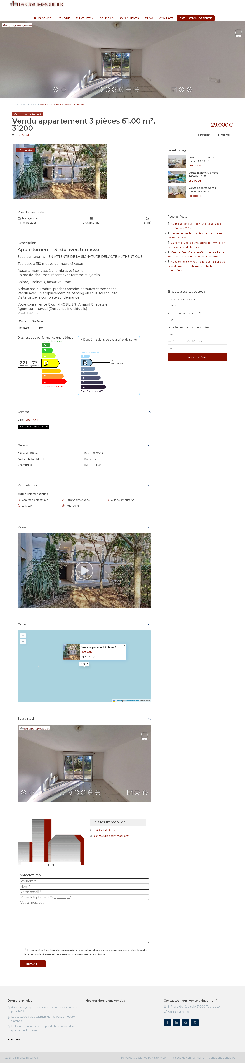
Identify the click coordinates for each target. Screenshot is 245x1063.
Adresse (24, 412)
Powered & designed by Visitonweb (143, 1057)
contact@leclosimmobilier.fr (111, 835)
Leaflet (118, 700)
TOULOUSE (22, 135)
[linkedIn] (176, 1022)
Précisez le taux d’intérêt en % (185, 341)
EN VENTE (83, 18)
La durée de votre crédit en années (188, 327)
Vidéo (22, 527)
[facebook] (167, 1022)
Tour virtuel (26, 718)
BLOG (149, 18)
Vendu (18, 114)
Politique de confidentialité (187, 1057)
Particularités (27, 485)
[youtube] (185, 1022)
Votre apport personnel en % (184, 313)
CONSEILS (107, 18)
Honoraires (14, 1039)
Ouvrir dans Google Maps (33, 426)
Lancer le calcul (197, 357)
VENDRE (64, 18)
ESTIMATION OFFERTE (195, 18)
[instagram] (195, 1022)
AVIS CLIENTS (129, 18)
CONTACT (166, 18)
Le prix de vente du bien (182, 298)
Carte (22, 624)
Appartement (29, 104)
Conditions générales (222, 1057)
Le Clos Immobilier (108, 822)
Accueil (16, 104)
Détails (23, 445)
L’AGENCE (44, 18)
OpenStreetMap (132, 700)
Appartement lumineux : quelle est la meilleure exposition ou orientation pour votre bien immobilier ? (196, 266)
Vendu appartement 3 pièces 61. (99, 647)
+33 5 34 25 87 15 (104, 829)
